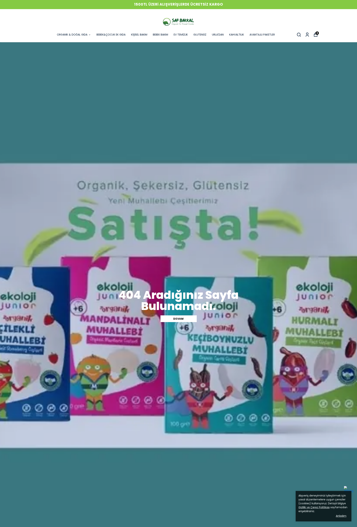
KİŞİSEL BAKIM (139, 34)
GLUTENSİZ (199, 34)
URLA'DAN (218, 34)
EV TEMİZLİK (181, 34)
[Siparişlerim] (307, 34)
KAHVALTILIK (236, 34)
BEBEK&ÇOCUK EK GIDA (111, 34)
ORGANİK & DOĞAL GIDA (72, 34)
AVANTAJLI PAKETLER (262, 34)
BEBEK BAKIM (160, 34)
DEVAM (178, 319)
